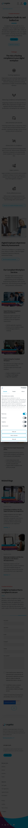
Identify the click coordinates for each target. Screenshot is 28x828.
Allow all (14, 431)
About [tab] (23, 391)
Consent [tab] (5, 391)
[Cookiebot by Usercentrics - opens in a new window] (21, 388)
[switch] (25, 418)
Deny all (14, 439)
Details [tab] (14, 391)
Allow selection (14, 435)
